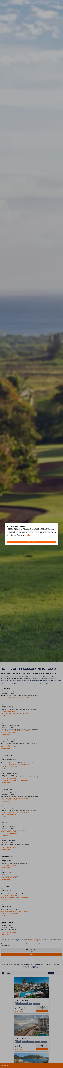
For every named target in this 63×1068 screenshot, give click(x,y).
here (28, 535)
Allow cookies (31, 541)
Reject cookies (31, 539)
